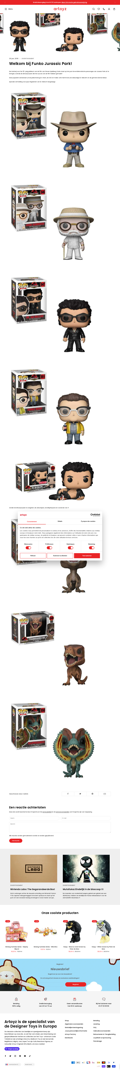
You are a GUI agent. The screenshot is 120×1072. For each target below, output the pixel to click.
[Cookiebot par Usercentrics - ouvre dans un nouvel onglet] (92, 515)
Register (76, 984)
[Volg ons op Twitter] (10, 1056)
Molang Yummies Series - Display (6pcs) (16, 948)
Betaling (96, 1021)
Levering (96, 1024)
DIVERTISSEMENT (28, 59)
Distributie (69, 1038)
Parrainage (97, 1041)
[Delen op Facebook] (68, 794)
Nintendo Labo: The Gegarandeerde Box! (32, 889)
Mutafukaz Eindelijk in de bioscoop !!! (83, 889)
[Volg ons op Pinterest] (20, 1056)
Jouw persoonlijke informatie (76, 1031)
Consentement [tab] (32, 521)
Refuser (33, 555)
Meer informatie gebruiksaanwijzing (78, 2)
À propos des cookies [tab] (88, 521)
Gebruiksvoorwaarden (101, 1031)
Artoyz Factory (70, 1034)
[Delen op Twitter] (80, 794)
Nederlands (28, 1064)
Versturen (15, 841)
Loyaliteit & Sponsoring (102, 1038)
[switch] (49, 547)
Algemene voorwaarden (74, 1024)
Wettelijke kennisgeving (74, 1027)
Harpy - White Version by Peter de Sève (103, 948)
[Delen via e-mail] (105, 794)
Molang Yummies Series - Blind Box (45, 947)
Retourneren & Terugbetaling (104, 1034)
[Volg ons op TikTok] (30, 1056)
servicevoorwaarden (62, 812)
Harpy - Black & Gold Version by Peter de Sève (74, 948)
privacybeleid (47, 812)
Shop (67, 1021)
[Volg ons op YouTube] (25, 1056)
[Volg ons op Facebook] (5, 1056)
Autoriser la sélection (60, 555)
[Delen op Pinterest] (92, 794)
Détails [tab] (60, 521)
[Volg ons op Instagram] (15, 1056)
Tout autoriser (87, 555)
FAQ (94, 1027)
